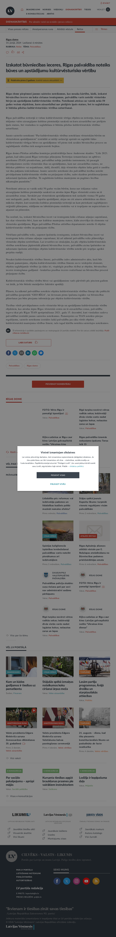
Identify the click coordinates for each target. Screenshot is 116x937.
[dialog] (58, 468)
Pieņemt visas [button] (58, 475)
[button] (58, 484)
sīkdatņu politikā (76, 466)
